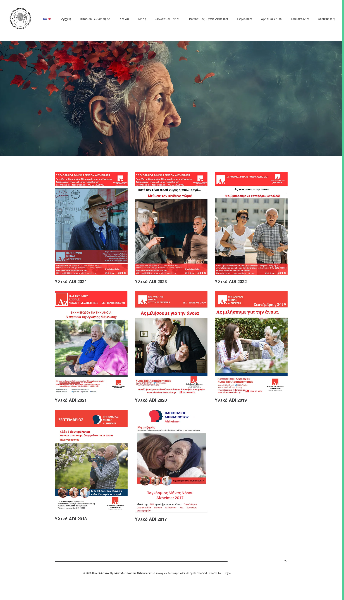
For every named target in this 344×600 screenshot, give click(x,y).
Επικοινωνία (300, 19)
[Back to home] (20, 19)
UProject (226, 573)
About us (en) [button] (326, 19)
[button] (285, 561)
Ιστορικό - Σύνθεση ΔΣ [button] (95, 19)
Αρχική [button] (66, 19)
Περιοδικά (244, 19)
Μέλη (142, 19)
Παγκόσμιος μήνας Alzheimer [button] (208, 19)
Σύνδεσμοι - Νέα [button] (167, 19)
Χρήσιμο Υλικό (271, 19)
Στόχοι (124, 19)
